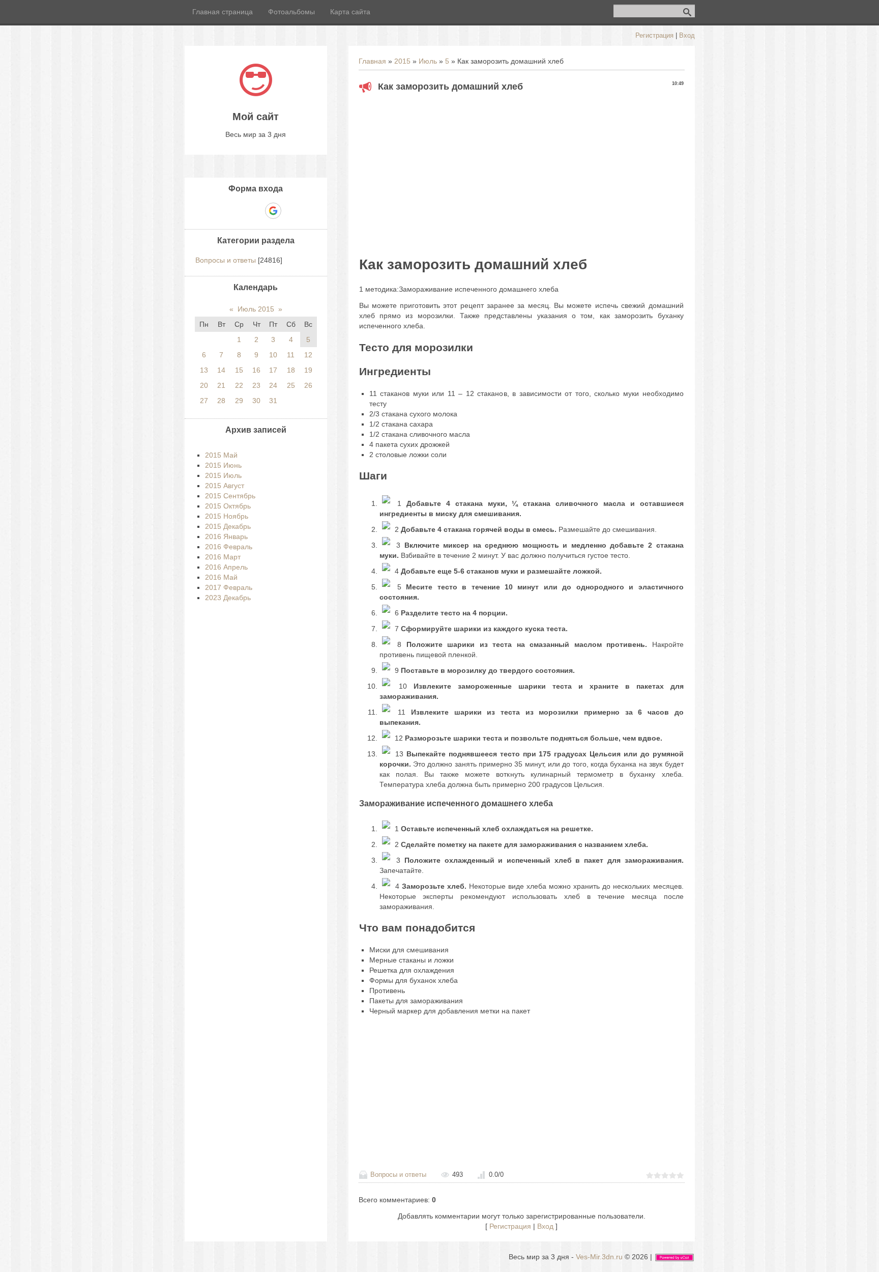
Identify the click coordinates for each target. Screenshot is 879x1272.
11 (291, 355)
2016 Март (223, 557)
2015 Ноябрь (226, 516)
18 (291, 370)
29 (239, 401)
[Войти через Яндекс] (255, 210)
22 (239, 385)
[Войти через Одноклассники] (291, 210)
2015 (402, 61)
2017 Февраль (228, 587)
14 (221, 370)
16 (256, 370)
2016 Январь (226, 536)
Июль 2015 (256, 309)
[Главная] (256, 94)
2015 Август (224, 486)
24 (273, 385)
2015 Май (221, 455)
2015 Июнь (223, 465)
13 (204, 370)
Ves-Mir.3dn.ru (599, 1257)
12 (308, 355)
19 (308, 370)
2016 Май (221, 577)
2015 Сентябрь (230, 496)
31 (273, 401)
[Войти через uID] (220, 210)
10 (273, 355)
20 (204, 385)
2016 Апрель (226, 567)
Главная (372, 61)
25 (291, 385)
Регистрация (654, 35)
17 (273, 370)
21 (221, 385)
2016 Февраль (228, 547)
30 (256, 401)
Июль (428, 61)
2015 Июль (223, 475)
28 (221, 401)
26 (308, 385)
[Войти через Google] (273, 211)
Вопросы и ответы (398, 1174)
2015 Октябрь (228, 506)
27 (204, 401)
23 (256, 385)
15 (239, 370)
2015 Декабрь (228, 526)
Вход (687, 35)
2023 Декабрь (228, 597)
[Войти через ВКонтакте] (238, 210)
